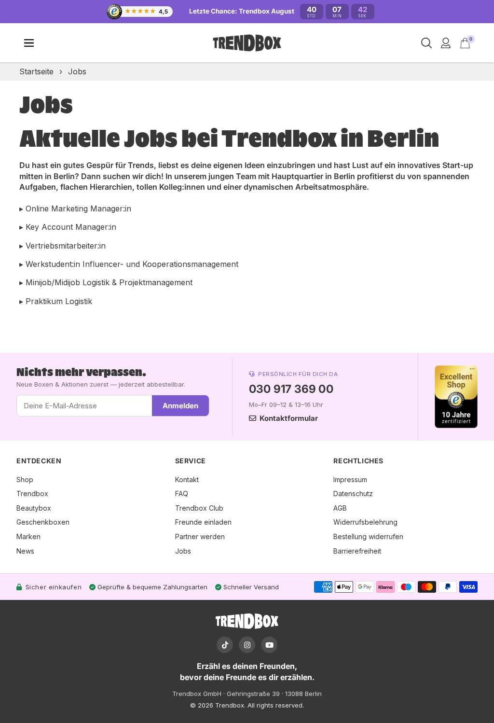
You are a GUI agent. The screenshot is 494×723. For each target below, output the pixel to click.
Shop (24, 479)
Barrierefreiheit (357, 551)
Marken (28, 536)
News (25, 551)
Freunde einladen (203, 522)
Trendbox (32, 493)
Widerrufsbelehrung (365, 522)
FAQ (181, 493)
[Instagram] (247, 645)
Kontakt (187, 479)
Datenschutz (353, 493)
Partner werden (200, 536)
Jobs (183, 551)
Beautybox (33, 508)
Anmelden (180, 405)
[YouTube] (269, 645)
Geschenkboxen (42, 522)
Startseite (36, 71)
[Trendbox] (247, 43)
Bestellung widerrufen (368, 536)
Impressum (350, 479)
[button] (465, 43)
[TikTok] (225, 645)
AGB (340, 508)
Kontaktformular (289, 418)
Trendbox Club (199, 508)
